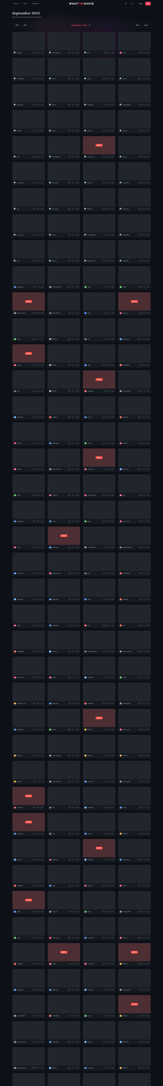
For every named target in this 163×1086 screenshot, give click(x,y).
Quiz (25, 3)
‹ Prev (25, 25)
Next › (138, 25)
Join (148, 3)
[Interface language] (132, 3)
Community (35, 3)
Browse (16, 3)
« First (17, 25)
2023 (84, 25)
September (76, 25)
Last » (146, 25)
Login (140, 3)
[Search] (126, 3)
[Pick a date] (89, 25)
